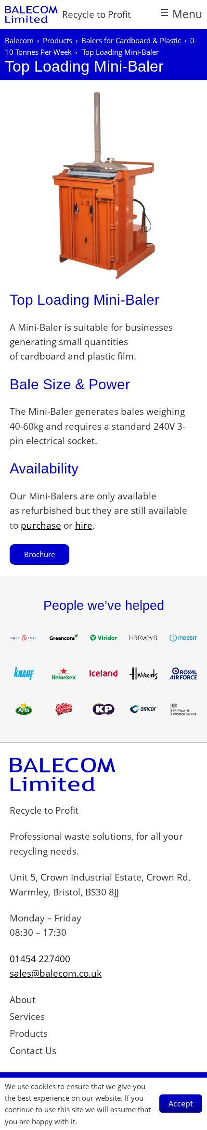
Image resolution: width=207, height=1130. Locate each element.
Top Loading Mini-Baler (84, 66)
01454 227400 (40, 959)
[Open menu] (180, 14)
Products (57, 40)
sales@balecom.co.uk (56, 973)
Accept (180, 1103)
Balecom (19, 40)
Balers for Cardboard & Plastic (131, 40)
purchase (41, 525)
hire (83, 525)
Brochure (39, 554)
